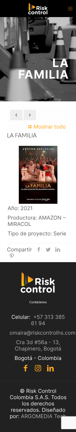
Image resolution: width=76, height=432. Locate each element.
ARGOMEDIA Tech (43, 416)
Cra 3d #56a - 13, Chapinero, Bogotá (38, 345)
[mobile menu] (70, 8)
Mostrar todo (50, 126)
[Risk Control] (38, 8)
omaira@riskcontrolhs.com (43, 333)
